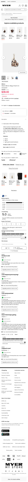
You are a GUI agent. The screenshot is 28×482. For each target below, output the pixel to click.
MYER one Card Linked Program (7, 392)
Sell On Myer (4, 417)
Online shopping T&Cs (8, 443)
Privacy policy (9, 450)
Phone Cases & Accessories (7, 14)
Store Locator (18, 380)
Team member (18, 450)
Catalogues (4, 388)
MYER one (4, 401)
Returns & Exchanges (7, 384)
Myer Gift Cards (5, 403)
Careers (3, 405)
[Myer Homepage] (6, 6)
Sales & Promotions (19, 390)
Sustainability (5, 413)
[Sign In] (20, 6)
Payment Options (6, 375)
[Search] (25, 9)
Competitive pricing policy (18, 440)
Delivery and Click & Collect (6, 381)
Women (3, 13)
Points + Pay (4, 377)
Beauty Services (18, 385)
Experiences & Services (20, 382)
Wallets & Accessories (17, 13)
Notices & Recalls (19, 392)
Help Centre (17, 373)
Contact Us (17, 377)
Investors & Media (6, 410)
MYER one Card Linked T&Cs (18, 447)
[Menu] (2, 9)
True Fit (3, 386)
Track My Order (5, 373)
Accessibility (17, 394)
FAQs (16, 375)
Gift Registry (17, 387)
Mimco (3, 84)
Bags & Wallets (9, 13)
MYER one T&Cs (6, 447)
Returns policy (7, 440)
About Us (4, 408)
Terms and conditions (20, 443)
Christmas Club (5, 415)
